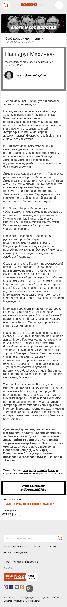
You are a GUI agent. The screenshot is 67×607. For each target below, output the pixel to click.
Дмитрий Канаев (12, 499)
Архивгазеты (31, 577)
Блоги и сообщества (15, 546)
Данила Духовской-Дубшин (31, 75)
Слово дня (51, 546)
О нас (6, 562)
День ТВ (8, 568)
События (36, 546)
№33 (19, 576)
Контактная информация (25, 562)
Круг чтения (32, 38)
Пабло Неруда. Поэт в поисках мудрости (29, 503)
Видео (7, 552)
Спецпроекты (22, 552)
